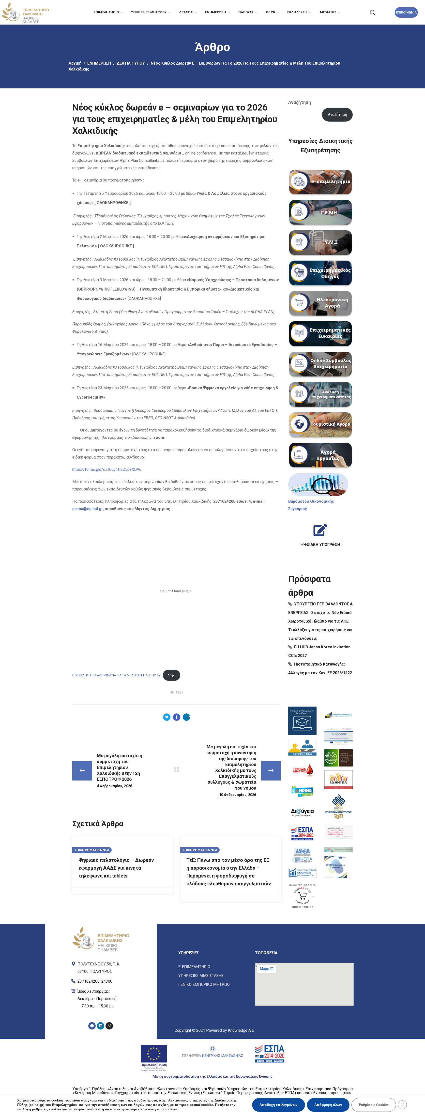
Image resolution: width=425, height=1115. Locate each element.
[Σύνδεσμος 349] (100, 967)
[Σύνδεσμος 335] (302, 812)
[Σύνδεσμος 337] (302, 855)
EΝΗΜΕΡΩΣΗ (99, 63)
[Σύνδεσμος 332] (302, 748)
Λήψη (171, 675)
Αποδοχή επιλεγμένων (278, 1104)
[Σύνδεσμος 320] (320, 334)
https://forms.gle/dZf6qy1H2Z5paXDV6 (106, 469)
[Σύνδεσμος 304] (176, 717)
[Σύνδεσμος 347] (335, 867)
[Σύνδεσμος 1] (25, 12)
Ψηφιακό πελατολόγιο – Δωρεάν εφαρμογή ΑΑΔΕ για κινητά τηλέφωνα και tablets (116, 868)
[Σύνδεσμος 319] (320, 304)
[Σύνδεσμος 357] (213, 984)
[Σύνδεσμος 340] (338, 715)
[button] (372, 12)
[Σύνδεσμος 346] (338, 848)
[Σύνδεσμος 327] (320, 533)
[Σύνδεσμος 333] (302, 770)
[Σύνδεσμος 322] (320, 395)
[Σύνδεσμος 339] (302, 895)
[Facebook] (92, 1026)
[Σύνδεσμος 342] (338, 758)
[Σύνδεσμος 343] (338, 779)
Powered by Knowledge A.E (230, 1030)
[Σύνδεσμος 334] (302, 791)
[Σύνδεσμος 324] (320, 456)
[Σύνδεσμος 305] (186, 717)
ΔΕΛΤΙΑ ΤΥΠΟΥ (131, 63)
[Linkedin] (100, 1026)
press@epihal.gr (87, 508)
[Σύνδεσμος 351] (100, 999)
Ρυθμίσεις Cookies (374, 1104)
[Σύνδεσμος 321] (320, 365)
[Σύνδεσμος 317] (320, 243)
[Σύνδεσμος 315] (320, 183)
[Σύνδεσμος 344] (338, 806)
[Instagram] (109, 1026)
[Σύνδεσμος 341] (338, 736)
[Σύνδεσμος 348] (100, 938)
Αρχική (75, 63)
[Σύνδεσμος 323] (320, 425)
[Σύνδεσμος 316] (320, 213)
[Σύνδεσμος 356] (213, 976)
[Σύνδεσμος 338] (302, 873)
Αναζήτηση (299, 102)
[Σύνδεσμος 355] (213, 967)
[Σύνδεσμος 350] (100, 980)
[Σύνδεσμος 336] (302, 833)
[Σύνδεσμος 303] (166, 717)
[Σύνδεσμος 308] (176, 769)
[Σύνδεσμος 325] (318, 484)
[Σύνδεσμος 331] (302, 721)
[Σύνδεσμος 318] (320, 274)
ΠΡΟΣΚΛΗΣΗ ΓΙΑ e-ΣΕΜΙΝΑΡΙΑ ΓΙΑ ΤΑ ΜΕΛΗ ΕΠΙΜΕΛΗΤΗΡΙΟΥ (116, 675)
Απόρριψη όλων (328, 1104)
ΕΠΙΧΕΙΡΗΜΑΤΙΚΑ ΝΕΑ (92, 850)
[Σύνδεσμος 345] (338, 832)
